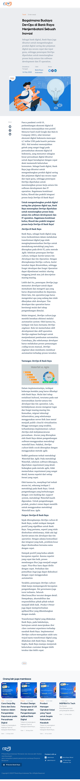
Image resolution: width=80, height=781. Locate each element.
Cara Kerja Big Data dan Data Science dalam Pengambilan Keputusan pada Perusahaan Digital (9, 713)
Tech (24, 14)
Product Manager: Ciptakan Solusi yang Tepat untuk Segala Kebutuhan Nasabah (47, 713)
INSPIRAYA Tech (67, 703)
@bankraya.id (51, 760)
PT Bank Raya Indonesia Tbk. (67, 761)
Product (23, 701)
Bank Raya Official (68, 757)
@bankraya (50, 757)
